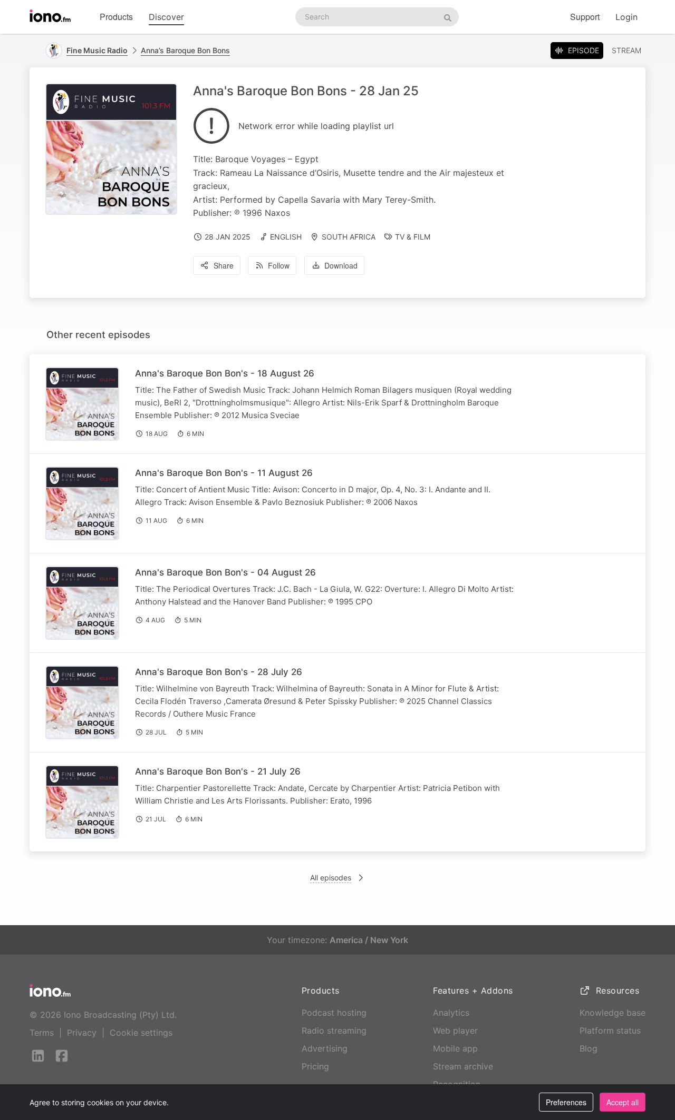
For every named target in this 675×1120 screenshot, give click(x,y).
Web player (455, 1030)
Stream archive (463, 1066)
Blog (588, 1048)
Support (585, 17)
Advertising (325, 1048)
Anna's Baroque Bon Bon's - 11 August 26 (224, 473)
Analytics (451, 1012)
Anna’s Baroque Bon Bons (185, 50)
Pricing (315, 1066)
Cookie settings (141, 1032)
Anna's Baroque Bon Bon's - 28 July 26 (218, 672)
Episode (583, 50)
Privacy (82, 1032)
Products (116, 17)
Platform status (610, 1030)
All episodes (330, 877)
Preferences (566, 1102)
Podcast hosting (334, 1012)
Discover (166, 17)
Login (626, 17)
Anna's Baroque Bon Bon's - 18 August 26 (224, 373)
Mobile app (455, 1048)
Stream (626, 50)
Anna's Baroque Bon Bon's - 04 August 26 (225, 572)
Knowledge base (612, 1012)
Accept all (622, 1102)
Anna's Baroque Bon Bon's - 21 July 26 (218, 771)
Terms (42, 1032)
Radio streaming (334, 1030)
